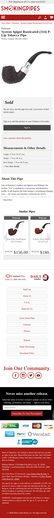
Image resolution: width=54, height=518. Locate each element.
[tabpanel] (16, 235)
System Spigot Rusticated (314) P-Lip (36, 23)
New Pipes (5, 23)
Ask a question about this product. (17, 138)
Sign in (27, 128)
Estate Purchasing (27, 347)
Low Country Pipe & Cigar (36, 474)
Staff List (27, 289)
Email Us (8, 279)
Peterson (15, 23)
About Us (27, 296)
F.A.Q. (27, 302)
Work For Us (26, 309)
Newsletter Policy (27, 353)
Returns (27, 340)
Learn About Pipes (27, 318)
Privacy (27, 331)
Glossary (27, 324)
